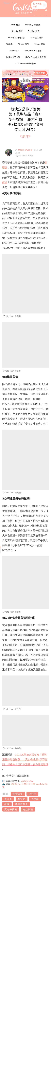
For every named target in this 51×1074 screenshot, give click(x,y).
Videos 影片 (39, 44)
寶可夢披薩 (10, 809)
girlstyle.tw (27, 781)
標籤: (6, 793)
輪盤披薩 (28, 809)
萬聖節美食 (21, 804)
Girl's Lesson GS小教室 (25, 63)
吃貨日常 (25, 136)
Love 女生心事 (36, 37)
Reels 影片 (14, 50)
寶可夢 (8, 799)
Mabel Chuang (25, 150)
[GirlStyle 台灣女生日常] (25, 8)
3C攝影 (9, 44)
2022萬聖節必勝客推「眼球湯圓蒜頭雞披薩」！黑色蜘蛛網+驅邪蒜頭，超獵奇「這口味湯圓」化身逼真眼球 (25, 759)
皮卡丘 (32, 793)
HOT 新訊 (15, 24)
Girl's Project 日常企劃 (35, 57)
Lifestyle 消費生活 (16, 37)
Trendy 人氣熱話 (32, 24)
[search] (46, 10)
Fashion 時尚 (34, 31)
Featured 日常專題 (33, 50)
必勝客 (35, 799)
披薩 (4, 182)
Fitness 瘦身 (23, 44)
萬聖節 (21, 799)
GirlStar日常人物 (13, 57)
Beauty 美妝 (17, 31)
